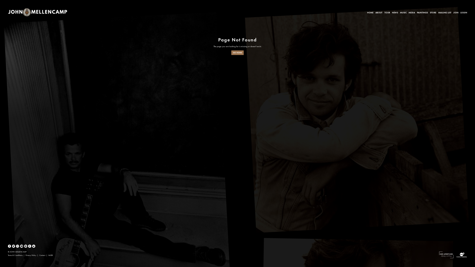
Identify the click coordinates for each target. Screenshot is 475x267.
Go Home (237, 52)
